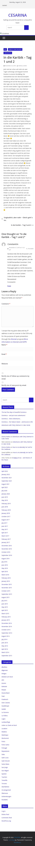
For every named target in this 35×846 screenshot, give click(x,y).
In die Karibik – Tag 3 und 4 (21, 225)
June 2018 (5, 507)
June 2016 (5, 565)
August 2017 (5, 520)
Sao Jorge (5, 767)
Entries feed (5, 814)
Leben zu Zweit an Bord (15, 49)
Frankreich (5, 699)
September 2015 (7, 594)
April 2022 (5, 471)
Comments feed (7, 818)
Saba (3, 754)
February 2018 (6, 510)
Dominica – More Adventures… (11, 419)
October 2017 (6, 516)
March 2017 (5, 536)
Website (5, 364)
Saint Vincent (6, 761)
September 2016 (7, 555)
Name (4, 345)
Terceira (4, 783)
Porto (3, 741)
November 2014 (7, 626)
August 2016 (5, 558)
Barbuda (4, 686)
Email (4, 354)
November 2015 (7, 588)
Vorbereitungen (6, 796)
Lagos (3, 719)
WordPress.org (6, 821)
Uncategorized (6, 790)
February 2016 (6, 578)
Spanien (4, 774)
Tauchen (4, 777)
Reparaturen (5, 751)
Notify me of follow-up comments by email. (15, 377)
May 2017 (5, 529)
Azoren (4, 683)
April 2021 (5, 487)
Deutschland (5, 693)
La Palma (4, 716)
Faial (3, 696)
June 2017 (5, 526)
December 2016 (7, 546)
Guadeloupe (5, 706)
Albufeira (4, 667)
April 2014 (5, 649)
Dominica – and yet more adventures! (13, 415)
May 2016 (5, 568)
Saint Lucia (5, 758)
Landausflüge (6, 722)
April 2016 (5, 571)
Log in (3, 811)
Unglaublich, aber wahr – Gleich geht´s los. (18, 218)
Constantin (13, 244)
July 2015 (4, 601)
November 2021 (7, 478)
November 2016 (7, 549)
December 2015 (7, 584)
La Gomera (5, 712)
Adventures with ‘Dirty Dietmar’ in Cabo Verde (16, 425)
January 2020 (6, 494)
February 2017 (6, 539)
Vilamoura (5, 793)
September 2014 (7, 633)
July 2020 (4, 491)
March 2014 (5, 652)
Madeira (4, 732)
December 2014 (7, 623)
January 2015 (6, 620)
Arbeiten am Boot (7, 677)
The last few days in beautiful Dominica (14, 412)
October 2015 (6, 591)
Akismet (14, 339)
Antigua (4, 673)
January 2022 (6, 474)
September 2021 (7, 481)
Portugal (4, 748)
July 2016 (4, 562)
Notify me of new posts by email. (14, 385)
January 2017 (6, 542)
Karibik (4, 709)
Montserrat (5, 738)
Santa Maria (5, 764)
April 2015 (5, 610)
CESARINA (17, 15)
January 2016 (6, 581)
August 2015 (5, 597)
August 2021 (5, 484)
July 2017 (4, 523)
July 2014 (4, 639)
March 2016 (5, 575)
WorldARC (5, 800)
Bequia (4, 690)
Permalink (30, 248)
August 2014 (5, 636)
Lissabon (4, 728)
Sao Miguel (5, 770)
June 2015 (5, 604)
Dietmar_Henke (22, 66)
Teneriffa (4, 780)
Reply (9, 286)
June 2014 (5, 643)
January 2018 (6, 513)
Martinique (5, 735)
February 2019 (6, 503)
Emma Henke (6, 437)
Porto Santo (5, 745)
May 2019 (5, 500)
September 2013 (7, 656)
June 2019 (5, 497)
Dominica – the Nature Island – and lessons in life (17, 422)
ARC (5, 49)
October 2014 (6, 630)
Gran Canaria (6, 703)
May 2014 (5, 646)
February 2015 (6, 617)
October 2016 (6, 552)
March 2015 (5, 613)
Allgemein (5, 670)
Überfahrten (7, 53)
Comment (6, 304)
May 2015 (5, 607)
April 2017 (5, 533)
